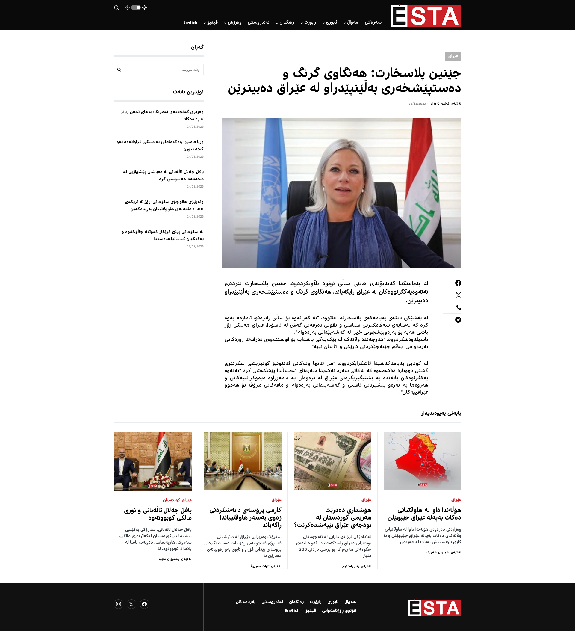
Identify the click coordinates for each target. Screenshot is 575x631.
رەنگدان (296, 602)
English (292, 611)
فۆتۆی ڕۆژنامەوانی (339, 611)
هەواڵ (350, 602)
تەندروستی (272, 602)
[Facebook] (144, 604)
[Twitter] (131, 604)
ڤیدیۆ (310, 611)
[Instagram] (118, 604)
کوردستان (171, 500)
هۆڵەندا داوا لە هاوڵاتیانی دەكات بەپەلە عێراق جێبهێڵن (424, 514)
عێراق (453, 56)
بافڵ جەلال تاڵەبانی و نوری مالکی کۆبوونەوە (158, 515)
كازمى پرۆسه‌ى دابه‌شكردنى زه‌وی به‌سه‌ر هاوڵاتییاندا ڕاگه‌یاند (245, 518)
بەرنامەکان (245, 602)
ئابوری (332, 602)
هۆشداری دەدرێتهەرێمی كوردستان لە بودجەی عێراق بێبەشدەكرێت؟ (333, 518)
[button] (136, 7)
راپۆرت (315, 602)
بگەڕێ (119, 69)
